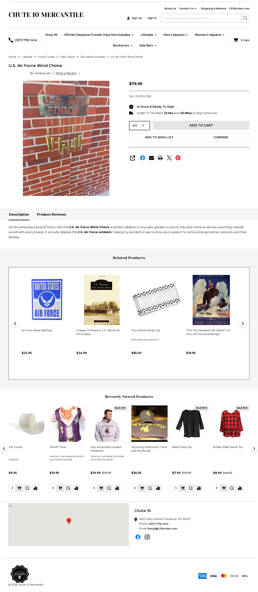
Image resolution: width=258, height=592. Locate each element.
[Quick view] (56, 368)
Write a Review (66, 73)
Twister (13, 459)
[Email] (151, 157)
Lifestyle (147, 34)
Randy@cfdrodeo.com (162, 528)
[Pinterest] (178, 157)
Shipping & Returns (213, 8)
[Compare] (35, 488)
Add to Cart (201, 125)
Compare (220, 137)
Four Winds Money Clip (90, 330)
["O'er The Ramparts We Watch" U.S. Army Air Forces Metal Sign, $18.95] (156, 300)
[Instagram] (147, 536)
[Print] (160, 157)
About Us (170, 8)
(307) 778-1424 (158, 523)
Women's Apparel (208, 34)
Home (12, 56)
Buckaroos (121, 45)
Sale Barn (146, 45)
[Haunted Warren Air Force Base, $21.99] (211, 300)
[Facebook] (142, 157)
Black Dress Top (182, 447)
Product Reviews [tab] (51, 214)
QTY (134, 126)
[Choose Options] (19, 488)
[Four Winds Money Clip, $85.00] (101, 300)
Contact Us (186, 8)
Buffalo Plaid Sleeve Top (228, 447)
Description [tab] (19, 214)
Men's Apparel (174, 34)
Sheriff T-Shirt (58, 447)
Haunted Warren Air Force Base (206, 330)
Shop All (51, 34)
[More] (196, 8)
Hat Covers (16, 447)
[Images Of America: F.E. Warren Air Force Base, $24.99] (47, 300)
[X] (169, 157)
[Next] (242, 323)
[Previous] (15, 323)
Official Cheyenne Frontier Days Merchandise (97, 34)
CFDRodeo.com (239, 8)
